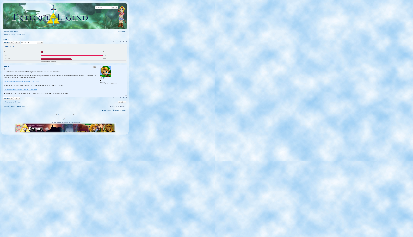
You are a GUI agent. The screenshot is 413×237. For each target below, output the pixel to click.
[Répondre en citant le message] (94, 67)
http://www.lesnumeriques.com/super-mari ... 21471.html (21, 81)
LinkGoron (102, 77)
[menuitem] (15, 31)
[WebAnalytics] (65, 119)
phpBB (60, 114)
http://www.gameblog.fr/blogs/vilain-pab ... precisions (20, 89)
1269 (107, 82)
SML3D (6, 39)
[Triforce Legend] (49, 16)
